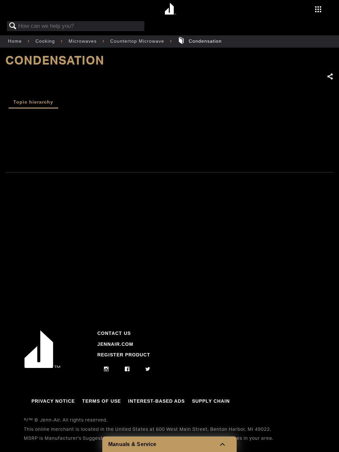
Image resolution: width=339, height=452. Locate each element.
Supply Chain (211, 401)
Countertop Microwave (138, 41)
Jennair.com (115, 344)
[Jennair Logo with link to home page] (42, 366)
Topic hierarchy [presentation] (33, 102)
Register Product (123, 354)
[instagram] (106, 369)
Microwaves (83, 41)
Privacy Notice (53, 401)
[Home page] (170, 9)
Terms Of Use (101, 401)
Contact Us (114, 333)
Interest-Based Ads (156, 401)
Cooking (46, 41)
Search (13, 26)
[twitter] (147, 369)
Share (330, 76)
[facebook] (127, 369)
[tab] (33, 103)
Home (16, 41)
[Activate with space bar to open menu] (318, 10)
